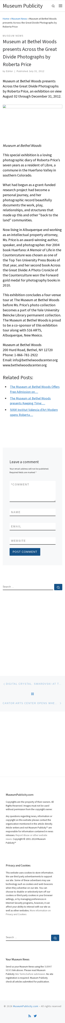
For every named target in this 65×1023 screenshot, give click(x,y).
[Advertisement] (32, 629)
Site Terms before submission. (30, 974)
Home (6, 18)
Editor (9, 71)
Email (16, 526)
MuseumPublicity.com (25, 1006)
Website (18, 540)
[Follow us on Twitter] (35, 1016)
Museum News (19, 18)
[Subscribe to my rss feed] (29, 1016)
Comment (20, 484)
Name (16, 512)
